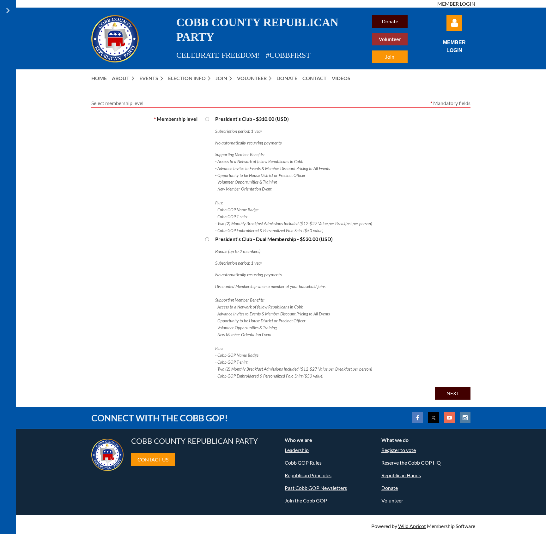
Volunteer (390, 39)
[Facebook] (417, 417)
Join (389, 57)
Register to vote (398, 450)
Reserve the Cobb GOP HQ (411, 463)
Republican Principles (308, 475)
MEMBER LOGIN (456, 4)
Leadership (297, 450)
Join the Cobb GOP (306, 500)
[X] (433, 417)
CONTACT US (152, 459)
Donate (390, 21)
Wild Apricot (412, 526)
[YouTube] (449, 417)
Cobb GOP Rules (303, 463)
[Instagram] (465, 417)
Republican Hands (401, 475)
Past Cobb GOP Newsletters (316, 488)
